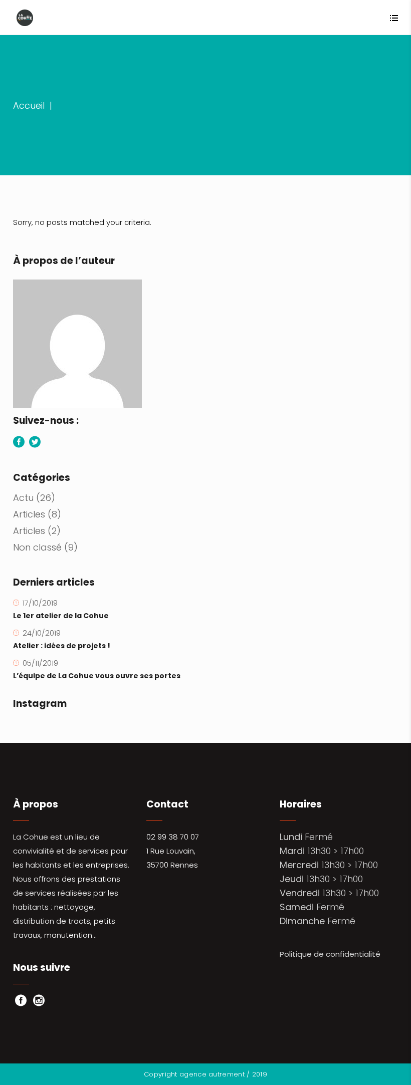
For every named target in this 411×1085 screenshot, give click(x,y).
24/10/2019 (42, 633)
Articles (29, 514)
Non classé (37, 547)
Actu (23, 497)
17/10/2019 (40, 603)
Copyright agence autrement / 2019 (205, 1074)
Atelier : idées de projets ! (61, 646)
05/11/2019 (40, 663)
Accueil (29, 105)
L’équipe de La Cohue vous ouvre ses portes (96, 676)
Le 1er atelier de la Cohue (61, 616)
